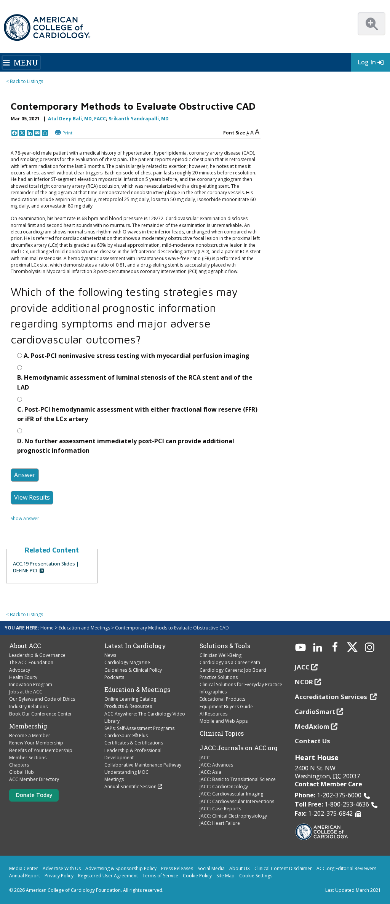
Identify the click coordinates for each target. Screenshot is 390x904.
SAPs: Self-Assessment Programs (139, 728)
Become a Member (29, 735)
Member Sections (27, 757)
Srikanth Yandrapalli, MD (139, 118)
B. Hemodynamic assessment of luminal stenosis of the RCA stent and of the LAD (135, 382)
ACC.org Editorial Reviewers (346, 868)
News (110, 655)
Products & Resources (128, 706)
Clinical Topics (222, 733)
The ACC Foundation (31, 662)
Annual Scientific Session (130, 786)
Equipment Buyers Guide (226, 706)
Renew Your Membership (36, 742)
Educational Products (222, 699)
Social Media (211, 868)
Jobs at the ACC (25, 691)
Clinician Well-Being (220, 655)
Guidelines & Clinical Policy (133, 670)
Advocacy (19, 670)
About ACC (25, 646)
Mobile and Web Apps (224, 721)
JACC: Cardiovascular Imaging (231, 794)
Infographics (213, 691)
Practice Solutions (219, 677)
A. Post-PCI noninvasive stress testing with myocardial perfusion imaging (136, 355)
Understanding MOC (126, 772)
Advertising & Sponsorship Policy (121, 868)
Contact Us (312, 740)
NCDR (304, 681)
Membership (28, 726)
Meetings (114, 779)
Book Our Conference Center (40, 714)
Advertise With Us (62, 868)
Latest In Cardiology (135, 646)
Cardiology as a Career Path (230, 662)
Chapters (19, 765)
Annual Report (24, 875)
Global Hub (21, 772)
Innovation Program (30, 684)
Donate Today (34, 795)
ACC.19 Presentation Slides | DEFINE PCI (46, 567)
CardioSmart (315, 711)
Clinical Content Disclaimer (283, 868)
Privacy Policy (59, 875)
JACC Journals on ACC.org (239, 748)
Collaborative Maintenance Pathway (142, 765)
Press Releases (177, 868)
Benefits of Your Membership (40, 750)
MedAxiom (312, 726)
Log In (367, 62)
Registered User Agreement (108, 875)
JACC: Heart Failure (220, 823)
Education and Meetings (84, 627)
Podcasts (114, 677)
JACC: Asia (210, 772)
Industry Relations (28, 706)
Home (47, 627)
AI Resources (213, 714)
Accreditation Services (332, 696)
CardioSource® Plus (126, 735)
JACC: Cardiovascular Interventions (237, 801)
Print (67, 133)
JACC (205, 757)
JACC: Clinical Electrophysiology (233, 816)
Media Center (23, 868)
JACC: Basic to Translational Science (238, 779)
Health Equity (23, 677)
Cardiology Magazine (127, 662)
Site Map (225, 875)
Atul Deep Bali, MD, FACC (77, 118)
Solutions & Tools (225, 646)
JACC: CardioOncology (224, 786)
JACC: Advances (216, 765)
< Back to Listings (24, 81)
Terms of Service (160, 875)
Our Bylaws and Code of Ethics (42, 699)
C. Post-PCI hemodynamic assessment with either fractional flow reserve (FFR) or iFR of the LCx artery (137, 414)
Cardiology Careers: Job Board (233, 670)
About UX (239, 868)
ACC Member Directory (34, 779)
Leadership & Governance (37, 655)
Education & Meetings (137, 689)
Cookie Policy (197, 875)
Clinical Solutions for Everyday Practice (241, 684)
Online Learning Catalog (130, 699)
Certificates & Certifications (133, 742)
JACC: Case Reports (220, 808)
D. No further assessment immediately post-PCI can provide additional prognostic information (125, 446)
